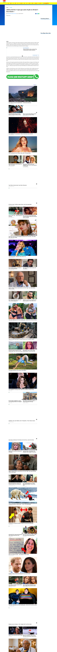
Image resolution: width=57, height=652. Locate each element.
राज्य (17, 3)
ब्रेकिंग (11, 3)
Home (7, 7)
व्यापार (24, 3)
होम (8, 3)
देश (13, 3)
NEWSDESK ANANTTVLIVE (11, 13)
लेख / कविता (40, 3)
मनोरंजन (32, 3)
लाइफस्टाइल (36, 3)
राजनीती (29, 3)
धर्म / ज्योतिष (21, 3)
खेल (26, 3)
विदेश (15, 3)
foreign (11, 7)
